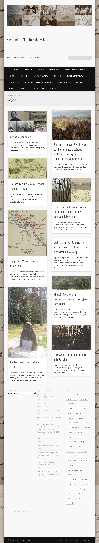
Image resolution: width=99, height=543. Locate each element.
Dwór (83, 404)
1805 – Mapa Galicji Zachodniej (48, 446)
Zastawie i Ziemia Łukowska (27, 39)
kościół (70, 432)
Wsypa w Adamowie (20, 137)
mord (70, 446)
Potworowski (72, 461)
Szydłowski (85, 484)
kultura (80, 432)
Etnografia (14, 82)
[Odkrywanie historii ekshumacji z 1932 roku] (71, 337)
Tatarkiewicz (72, 489)
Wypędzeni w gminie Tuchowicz (48, 403)
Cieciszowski (72, 399)
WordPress (87, 540)
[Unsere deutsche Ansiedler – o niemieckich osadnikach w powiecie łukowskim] (71, 189)
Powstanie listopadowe (48, 70)
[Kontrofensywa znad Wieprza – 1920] (27, 322)
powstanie (84, 461)
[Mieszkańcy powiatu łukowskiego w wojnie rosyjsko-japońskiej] (71, 283)
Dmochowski (72, 404)
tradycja (84, 489)
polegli (70, 456)
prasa (70, 475)
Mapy (23, 88)
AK (77, 394)
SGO (78, 475)
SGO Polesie (72, 479)
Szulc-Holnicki (72, 484)
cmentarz (84, 399)
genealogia (82, 408)
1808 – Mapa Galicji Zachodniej (48, 439)
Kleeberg (87, 427)
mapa (70, 437)
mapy (79, 437)
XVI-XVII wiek (14, 70)
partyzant (83, 451)
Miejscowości (63, 82)
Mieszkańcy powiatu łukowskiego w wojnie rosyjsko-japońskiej (71, 299)
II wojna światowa (75, 76)
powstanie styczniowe (75, 470)
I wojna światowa (40, 76)
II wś (86, 423)
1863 (70, 394)
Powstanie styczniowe (75, 70)
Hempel (79, 413)
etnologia (71, 408)
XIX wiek (12, 76)
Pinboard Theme (74, 540)
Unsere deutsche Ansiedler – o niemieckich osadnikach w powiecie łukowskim (70, 212)
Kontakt (54, 88)
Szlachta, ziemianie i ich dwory (38, 82)
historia (70, 418)
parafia (79, 446)
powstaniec (71, 465)
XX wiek (24, 76)
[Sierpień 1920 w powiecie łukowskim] (27, 233)
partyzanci (71, 451)
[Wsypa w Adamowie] (27, 121)
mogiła (83, 442)
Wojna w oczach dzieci (45, 410)
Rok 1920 (57, 76)
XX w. (80, 498)
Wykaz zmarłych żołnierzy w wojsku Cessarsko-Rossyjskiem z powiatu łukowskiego (71, 247)
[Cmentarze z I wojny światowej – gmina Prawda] (27, 168)
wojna (70, 494)
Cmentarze (79, 82)
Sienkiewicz (85, 479)
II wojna (80, 418)
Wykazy (12, 88)
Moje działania (38, 88)
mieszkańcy (72, 442)
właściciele (80, 494)
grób (69, 413)
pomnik (80, 456)
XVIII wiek (28, 70)
